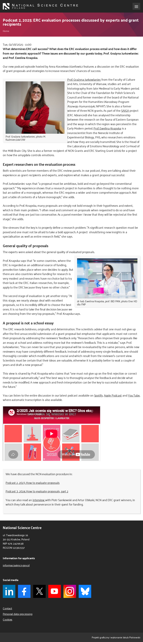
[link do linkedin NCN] (9, 591)
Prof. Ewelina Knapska (107, 128)
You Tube (134, 395)
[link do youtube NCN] (54, 591)
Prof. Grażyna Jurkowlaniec (84, 79)
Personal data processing (17, 613)
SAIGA (125, 110)
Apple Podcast (113, 395)
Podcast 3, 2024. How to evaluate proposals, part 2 (37, 491)
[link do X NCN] (39, 591)
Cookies (7, 619)
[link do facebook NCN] (24, 591)
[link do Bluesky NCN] (85, 591)
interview (39, 500)
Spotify (98, 395)
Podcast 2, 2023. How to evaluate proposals (33, 482)
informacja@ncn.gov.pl (16, 565)
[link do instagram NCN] (69, 591)
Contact (7, 608)
